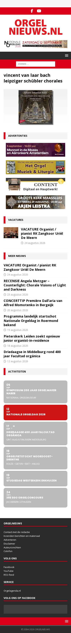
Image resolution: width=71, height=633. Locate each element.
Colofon (8, 551)
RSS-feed (9, 574)
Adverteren (10, 539)
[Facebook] (32, 11)
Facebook (9, 567)
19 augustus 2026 (17, 330)
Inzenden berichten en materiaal (22, 536)
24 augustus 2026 (34, 243)
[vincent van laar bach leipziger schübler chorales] (35, 123)
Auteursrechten (12, 547)
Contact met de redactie (17, 532)
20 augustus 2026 (17, 310)
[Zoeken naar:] (35, 64)
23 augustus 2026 (17, 294)
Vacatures (15, 220)
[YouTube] (39, 11)
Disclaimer (9, 543)
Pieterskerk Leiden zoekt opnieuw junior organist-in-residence (32, 338)
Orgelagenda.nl (12, 590)
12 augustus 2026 (17, 361)
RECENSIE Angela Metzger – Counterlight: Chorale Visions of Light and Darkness (35, 285)
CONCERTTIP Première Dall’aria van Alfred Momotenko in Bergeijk (33, 302)
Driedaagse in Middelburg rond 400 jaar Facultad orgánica (32, 354)
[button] (66, 55)
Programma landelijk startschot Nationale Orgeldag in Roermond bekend (31, 320)
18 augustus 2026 (17, 345)
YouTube (8, 571)
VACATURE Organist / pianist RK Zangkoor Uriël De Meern (42, 233)
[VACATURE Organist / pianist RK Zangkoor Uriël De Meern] (11, 232)
